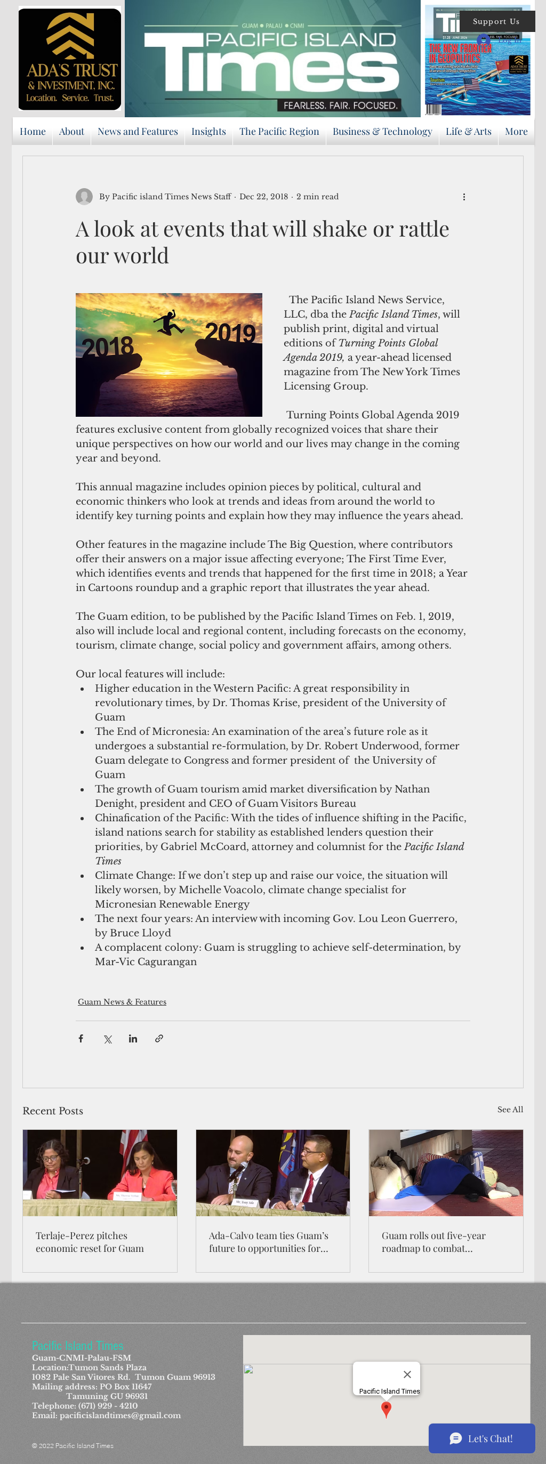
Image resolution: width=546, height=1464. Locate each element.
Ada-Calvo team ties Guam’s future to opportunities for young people (268, 1242)
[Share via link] (159, 1038)
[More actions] (463, 196)
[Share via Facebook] (81, 1038)
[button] (497, 21)
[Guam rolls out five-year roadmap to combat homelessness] (446, 1173)
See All (510, 1109)
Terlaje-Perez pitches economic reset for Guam (90, 1242)
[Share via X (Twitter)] (107, 1038)
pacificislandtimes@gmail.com (120, 1415)
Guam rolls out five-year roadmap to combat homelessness (434, 1242)
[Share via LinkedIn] (133, 1038)
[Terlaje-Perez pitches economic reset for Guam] (100, 1173)
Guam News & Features (122, 1002)
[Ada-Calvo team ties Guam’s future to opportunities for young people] (273, 1173)
